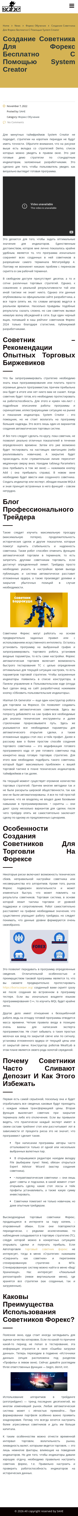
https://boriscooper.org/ (18, 987)
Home (6, 25)
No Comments (15, 122)
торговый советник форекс (46, 1249)
